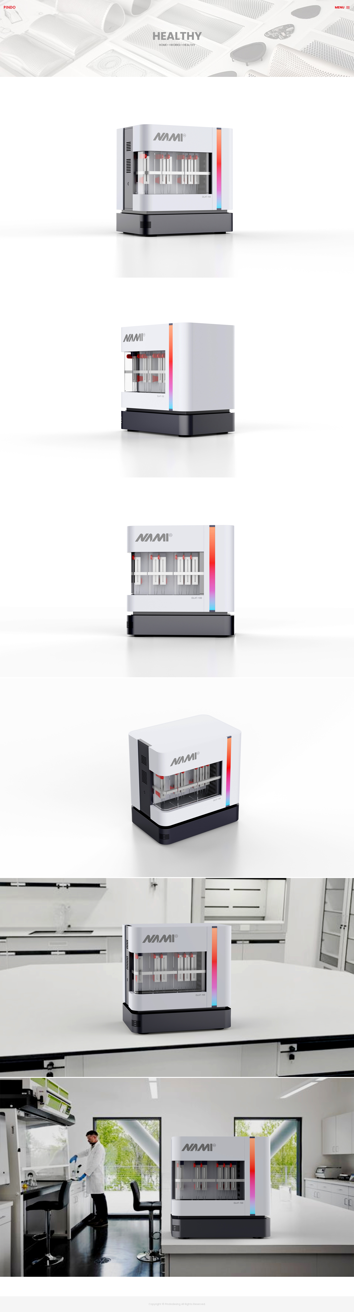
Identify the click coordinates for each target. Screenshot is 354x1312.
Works (175, 45)
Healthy (189, 45)
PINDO (10, 7)
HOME (163, 45)
